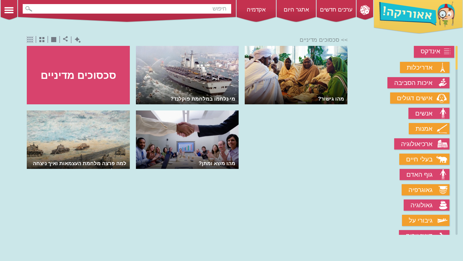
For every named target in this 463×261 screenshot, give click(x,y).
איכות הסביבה (413, 82)
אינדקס (430, 51)
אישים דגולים (414, 98)
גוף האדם (419, 174)
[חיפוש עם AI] (76, 40)
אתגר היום (296, 9)
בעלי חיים (419, 159)
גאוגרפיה (420, 189)
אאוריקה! (418, 17)
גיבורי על (420, 220)
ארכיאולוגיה (416, 143)
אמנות (424, 128)
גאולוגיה (421, 205)
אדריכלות (419, 67)
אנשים (423, 113)
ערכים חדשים (336, 9)
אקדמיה (256, 9)
